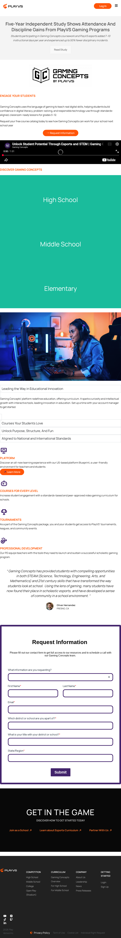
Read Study (60, 49)
